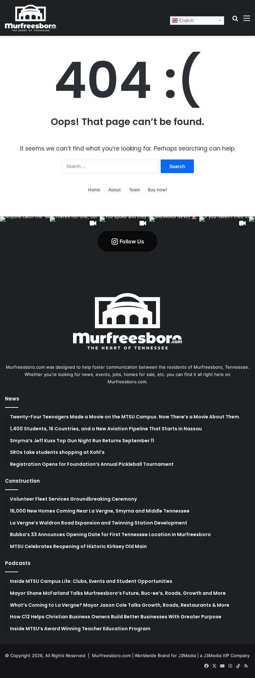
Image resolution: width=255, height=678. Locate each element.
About (114, 189)
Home (94, 189)
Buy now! (157, 189)
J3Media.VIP (216, 655)
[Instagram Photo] (25, 241)
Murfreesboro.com (111, 655)
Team (134, 189)
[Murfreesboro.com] (30, 18)
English (186, 20)
